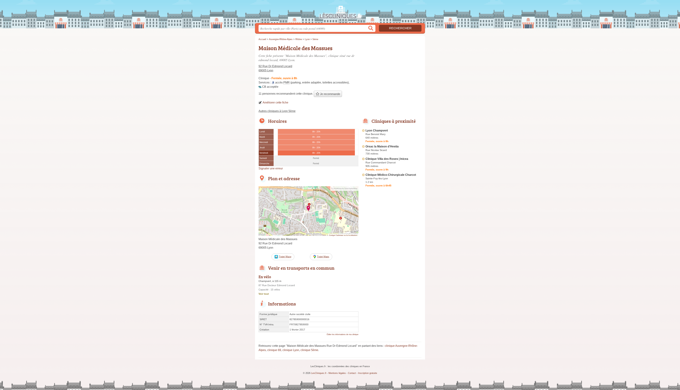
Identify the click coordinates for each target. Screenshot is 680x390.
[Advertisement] (391, 271)
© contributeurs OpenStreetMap (344, 188)
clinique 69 (274, 350)
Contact (352, 373)
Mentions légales (337, 373)
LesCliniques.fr (340, 12)
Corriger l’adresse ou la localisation (343, 235)
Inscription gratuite (367, 373)
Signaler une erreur (271, 168)
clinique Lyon (290, 350)
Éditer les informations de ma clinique (342, 334)
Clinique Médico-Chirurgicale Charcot (391, 174)
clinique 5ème (309, 350)
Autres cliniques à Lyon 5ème (277, 111)
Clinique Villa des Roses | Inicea (387, 158)
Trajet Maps (323, 256)
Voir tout (264, 293)
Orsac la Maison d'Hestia (382, 146)
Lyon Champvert (377, 130)
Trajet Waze (285, 256)
